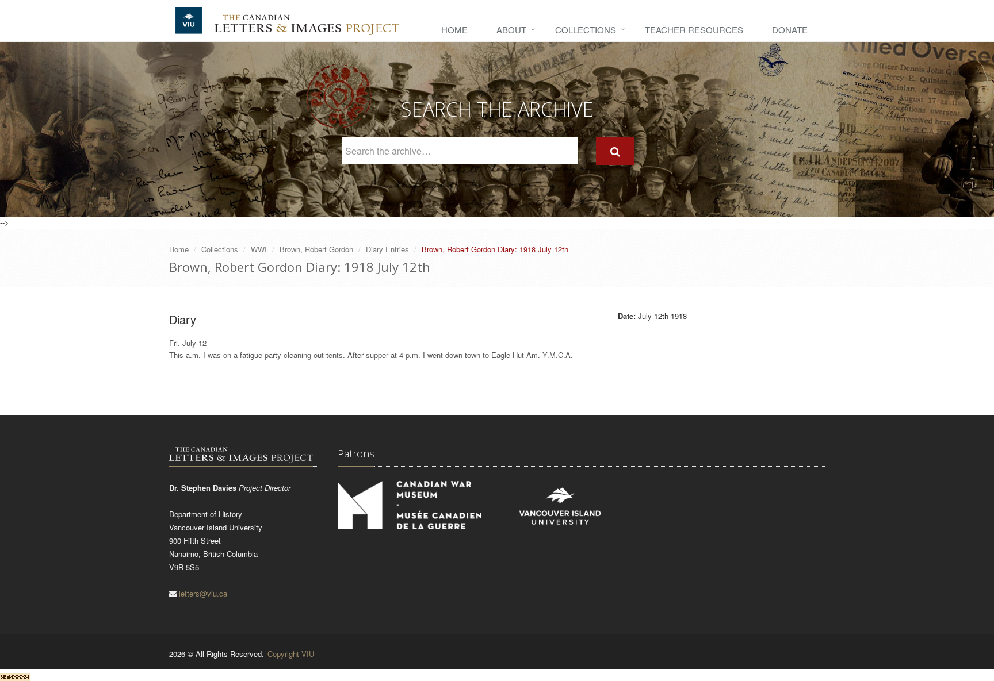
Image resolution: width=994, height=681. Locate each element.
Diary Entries (387, 249)
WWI (259, 249)
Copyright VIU (290, 653)
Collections (585, 30)
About (511, 30)
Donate (790, 30)
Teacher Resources (694, 30)
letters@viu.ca (203, 593)
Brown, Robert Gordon (316, 249)
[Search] (615, 151)
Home (454, 30)
